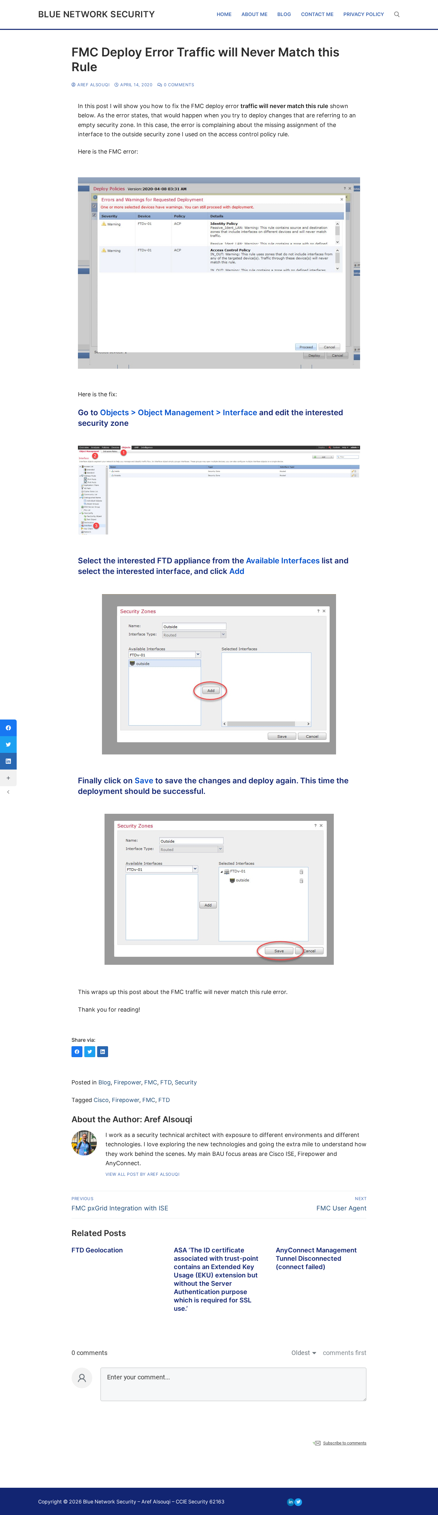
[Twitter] (298, 1502)
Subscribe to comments (344, 1443)
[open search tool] (397, 14)
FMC (150, 1082)
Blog (104, 1082)
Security (186, 1082)
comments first (344, 1353)
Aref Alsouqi (92, 84)
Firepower (127, 1082)
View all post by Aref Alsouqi (142, 1174)
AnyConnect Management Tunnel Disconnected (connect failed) (316, 1258)
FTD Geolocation (97, 1250)
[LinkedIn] (290, 1502)
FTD (166, 1082)
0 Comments (178, 84)
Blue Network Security (96, 14)
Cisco (101, 1100)
